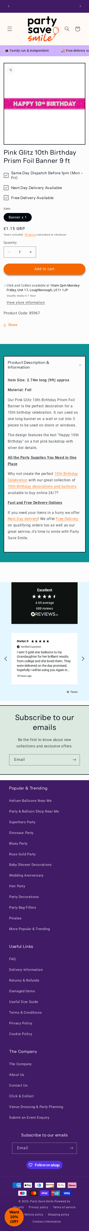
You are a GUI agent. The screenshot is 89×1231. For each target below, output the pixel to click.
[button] (9, 29)
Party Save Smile (42, 1201)
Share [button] (13, 325)
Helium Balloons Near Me (30, 801)
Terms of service (64, 1207)
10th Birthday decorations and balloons (42, 486)
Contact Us (18, 1085)
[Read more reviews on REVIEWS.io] (44, 615)
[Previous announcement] (9, 6)
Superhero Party (22, 822)
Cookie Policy (20, 1034)
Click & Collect (21, 1096)
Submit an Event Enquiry (29, 1118)
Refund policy (33, 1214)
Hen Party (17, 886)
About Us (16, 1075)
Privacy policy (38, 1207)
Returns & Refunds (24, 980)
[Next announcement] (80, 6)
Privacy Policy (20, 1023)
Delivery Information (26, 970)
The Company (20, 1064)
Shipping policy (58, 1214)
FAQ (12, 959)
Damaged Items (22, 991)
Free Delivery (67, 519)
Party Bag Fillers (22, 907)
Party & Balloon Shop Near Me (34, 811)
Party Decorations (24, 897)
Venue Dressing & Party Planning (36, 1107)
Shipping (30, 234)
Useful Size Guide (23, 1002)
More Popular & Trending (29, 929)
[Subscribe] (74, 759)
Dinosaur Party (21, 833)
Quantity (10, 242)
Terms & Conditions (25, 1012)
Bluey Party (18, 843)
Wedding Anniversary (26, 875)
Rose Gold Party (22, 854)
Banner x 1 (18, 217)
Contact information (47, 1221)
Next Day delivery (23, 519)
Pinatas (15, 918)
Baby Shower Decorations (30, 865)
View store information (26, 302)
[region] (44, 658)
